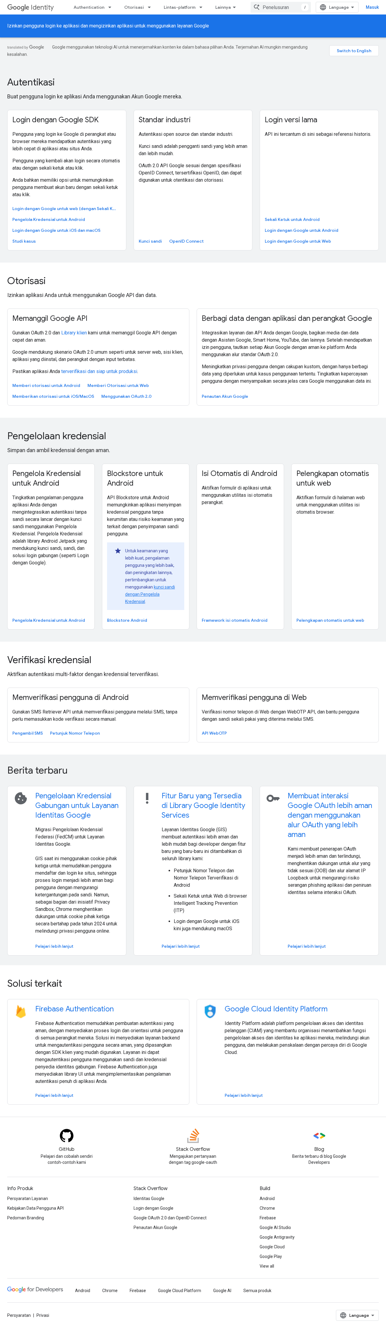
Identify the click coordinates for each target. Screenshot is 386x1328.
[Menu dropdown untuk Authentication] (111, 7)
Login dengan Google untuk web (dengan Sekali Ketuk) (66, 208)
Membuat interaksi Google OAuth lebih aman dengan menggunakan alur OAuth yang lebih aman (330, 815)
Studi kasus (24, 241)
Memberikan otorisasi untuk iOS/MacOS (53, 396)
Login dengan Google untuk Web (298, 241)
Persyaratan (19, 1315)
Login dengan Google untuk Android (301, 230)
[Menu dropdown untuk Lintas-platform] (202, 7)
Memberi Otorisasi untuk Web (118, 385)
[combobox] (281, 7)
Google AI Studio (275, 1227)
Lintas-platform (179, 7)
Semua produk (257, 1290)
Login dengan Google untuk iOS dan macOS (56, 230)
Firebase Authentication (74, 1009)
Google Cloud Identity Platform (276, 1009)
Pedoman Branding (25, 1217)
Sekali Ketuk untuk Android (292, 219)
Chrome (267, 1208)
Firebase (268, 1217)
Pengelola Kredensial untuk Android (48, 219)
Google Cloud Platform (179, 1290)
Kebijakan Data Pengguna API (35, 1208)
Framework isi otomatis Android (234, 620)
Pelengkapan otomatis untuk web (330, 620)
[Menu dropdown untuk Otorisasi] (151, 7)
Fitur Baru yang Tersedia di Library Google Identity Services (203, 805)
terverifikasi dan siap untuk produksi (99, 371)
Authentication (89, 7)
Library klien (74, 333)
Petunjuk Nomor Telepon (75, 733)
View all (267, 1266)
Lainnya (223, 7)
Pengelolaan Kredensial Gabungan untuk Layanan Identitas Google (77, 805)
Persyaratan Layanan (27, 1198)
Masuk (372, 7)
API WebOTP (214, 733)
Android (267, 1198)
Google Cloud (272, 1246)
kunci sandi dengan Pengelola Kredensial (150, 594)
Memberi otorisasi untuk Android (46, 385)
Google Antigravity (277, 1237)
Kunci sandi (150, 241)
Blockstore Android (127, 620)
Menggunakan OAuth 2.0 (126, 396)
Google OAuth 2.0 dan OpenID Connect (170, 1217)
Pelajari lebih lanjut (54, 946)
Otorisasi (134, 7)
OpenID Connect (186, 241)
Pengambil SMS (27, 733)
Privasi (42, 1315)
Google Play (271, 1256)
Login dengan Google (153, 1208)
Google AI (222, 1290)
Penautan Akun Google (225, 396)
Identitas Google (149, 1198)
